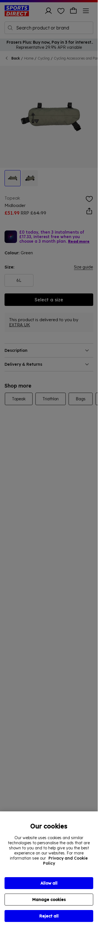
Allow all (49, 883)
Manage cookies (49, 899)
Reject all (49, 916)
